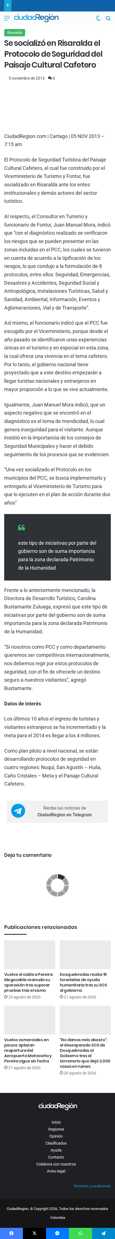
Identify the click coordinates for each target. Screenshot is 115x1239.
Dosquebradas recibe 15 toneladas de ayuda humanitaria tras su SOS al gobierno (83, 982)
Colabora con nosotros (56, 1164)
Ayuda (56, 1150)
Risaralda (14, 32)
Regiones (56, 1129)
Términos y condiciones (92, 1186)
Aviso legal (56, 1171)
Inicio (56, 1122)
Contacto (56, 1157)
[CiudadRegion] (36, 18)
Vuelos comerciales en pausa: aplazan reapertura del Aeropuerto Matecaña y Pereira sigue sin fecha (28, 1050)
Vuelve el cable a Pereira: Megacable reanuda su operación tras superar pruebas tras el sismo (28, 982)
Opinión (56, 1136)
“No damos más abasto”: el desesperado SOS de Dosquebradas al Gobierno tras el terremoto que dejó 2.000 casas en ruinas (85, 1053)
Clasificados (56, 1143)
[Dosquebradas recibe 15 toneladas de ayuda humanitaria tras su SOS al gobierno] (85, 954)
